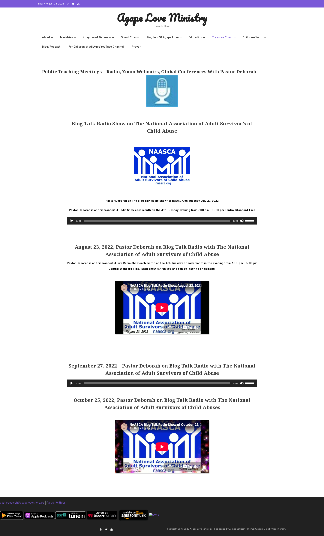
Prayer (136, 47)
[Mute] (242, 221)
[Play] (72, 221)
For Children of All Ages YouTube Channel (96, 47)
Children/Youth (253, 37)
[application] (162, 221)
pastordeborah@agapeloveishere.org (22, 503)
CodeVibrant (278, 529)
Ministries (66, 37)
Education (195, 37)
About (46, 37)
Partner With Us (55, 503)
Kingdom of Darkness (97, 37)
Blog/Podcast (51, 47)
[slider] (250, 220)
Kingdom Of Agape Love (162, 37)
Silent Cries (128, 37)
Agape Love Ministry (162, 17)
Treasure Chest (222, 37)
